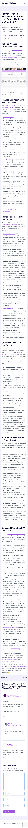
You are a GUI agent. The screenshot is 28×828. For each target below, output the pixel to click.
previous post (5, 354)
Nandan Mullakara (10, 3)
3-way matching (7, 159)
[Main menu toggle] (24, 3)
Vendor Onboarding (8, 171)
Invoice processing (8, 117)
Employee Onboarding (9, 234)
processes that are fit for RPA (9, 57)
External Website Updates (10, 627)
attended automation (15, 354)
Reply (4, 716)
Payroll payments (8, 308)
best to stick (7, 35)
